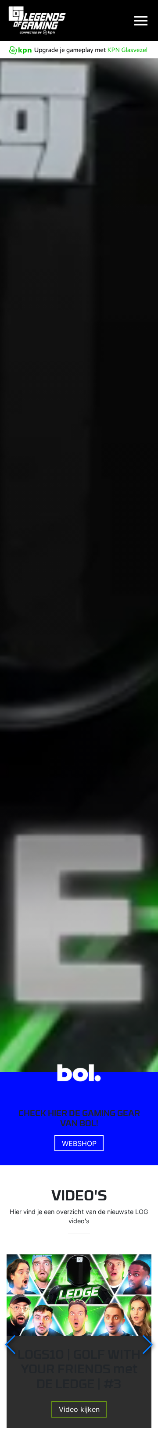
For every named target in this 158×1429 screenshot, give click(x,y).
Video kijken (79, 1409)
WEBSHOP (79, 1143)
